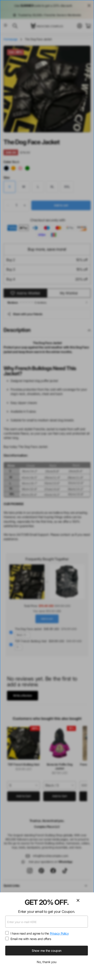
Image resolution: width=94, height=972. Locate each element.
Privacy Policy (59, 933)
